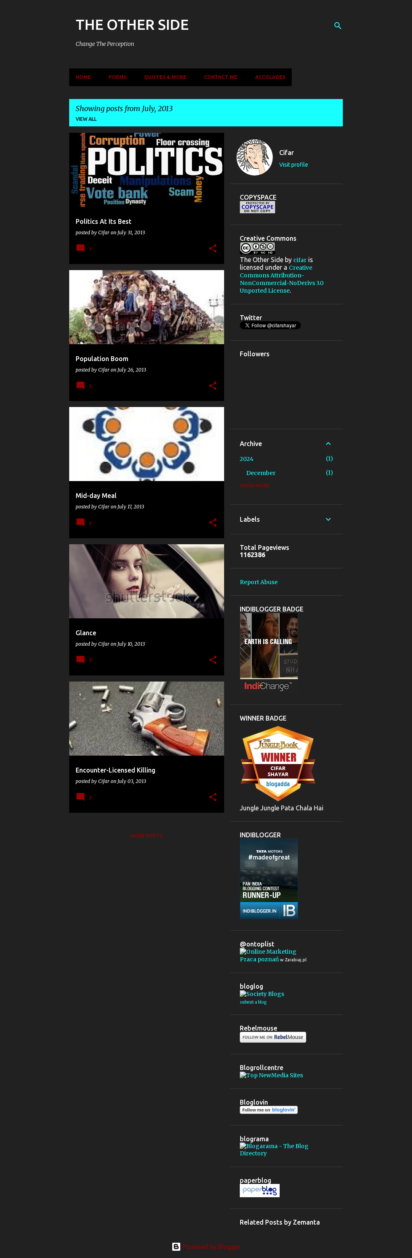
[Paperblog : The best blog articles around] (260, 1195)
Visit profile (293, 164)
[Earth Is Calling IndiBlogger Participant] (269, 691)
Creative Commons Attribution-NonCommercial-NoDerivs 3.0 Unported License (281, 279)
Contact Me (220, 77)
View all (86, 119)
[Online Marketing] (268, 951)
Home (83, 77)
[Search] (338, 25)
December (261, 473)
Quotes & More (165, 77)
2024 (246, 459)
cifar (300, 260)
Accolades (270, 77)
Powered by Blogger (211, 1246)
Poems (117, 77)
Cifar (286, 152)
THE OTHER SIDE (132, 24)
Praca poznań (259, 959)
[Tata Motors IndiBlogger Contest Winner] (269, 917)
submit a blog (253, 1002)
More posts (147, 836)
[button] (213, 249)
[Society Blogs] (262, 994)
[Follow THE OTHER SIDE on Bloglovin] (269, 1111)
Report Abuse (259, 582)
